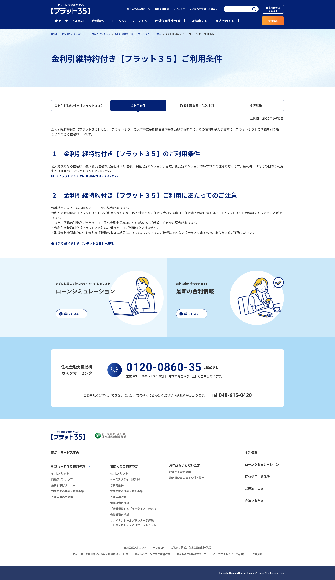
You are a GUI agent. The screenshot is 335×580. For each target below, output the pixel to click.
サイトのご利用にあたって (192, 554)
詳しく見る (71, 313)
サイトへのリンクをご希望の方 (152, 554)
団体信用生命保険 (168, 20)
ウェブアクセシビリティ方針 (229, 554)
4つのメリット (60, 473)
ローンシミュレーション (129, 20)
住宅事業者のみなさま (273, 9)
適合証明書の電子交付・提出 (186, 478)
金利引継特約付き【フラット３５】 (79, 105)
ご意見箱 (257, 554)
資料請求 (273, 20)
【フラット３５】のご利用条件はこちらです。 (87, 176)
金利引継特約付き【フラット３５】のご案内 (138, 34)
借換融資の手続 (119, 515)
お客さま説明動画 (180, 472)
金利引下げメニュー (63, 485)
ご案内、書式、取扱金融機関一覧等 (191, 547)
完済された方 (225, 20)
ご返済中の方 (198, 20)
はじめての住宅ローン (138, 9)
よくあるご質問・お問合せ (204, 9)
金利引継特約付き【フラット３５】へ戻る (84, 243)
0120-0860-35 (164, 367)
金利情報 (98, 20)
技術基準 (256, 105)
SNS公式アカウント (135, 547)
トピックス (179, 9)
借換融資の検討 (119, 503)
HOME (54, 34)
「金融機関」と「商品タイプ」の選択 (133, 509)
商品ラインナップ (101, 34)
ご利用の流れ (118, 497)
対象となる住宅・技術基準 (67, 491)
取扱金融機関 (162, 9)
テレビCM (158, 547)
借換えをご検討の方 (124, 466)
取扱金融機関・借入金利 (197, 105)
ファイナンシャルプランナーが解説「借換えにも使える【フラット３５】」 (134, 523)
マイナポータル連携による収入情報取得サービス (100, 554)
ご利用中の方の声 (62, 497)
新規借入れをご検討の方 (74, 34)
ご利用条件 (138, 105)
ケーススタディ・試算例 (125, 479)
